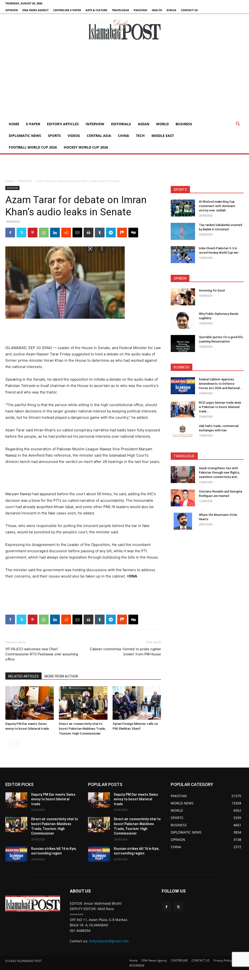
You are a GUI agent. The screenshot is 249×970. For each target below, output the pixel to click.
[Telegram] (111, 232)
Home (14, 124)
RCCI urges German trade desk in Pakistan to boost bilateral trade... (220, 407)
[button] (238, 124)
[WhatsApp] (44, 232)
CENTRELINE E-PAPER (67, 10)
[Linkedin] (55, 232)
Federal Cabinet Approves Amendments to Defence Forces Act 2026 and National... (220, 384)
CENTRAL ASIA (99, 135)
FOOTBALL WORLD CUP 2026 (33, 147)
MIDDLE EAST (162, 135)
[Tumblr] (100, 232)
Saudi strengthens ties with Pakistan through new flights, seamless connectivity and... (219, 473)
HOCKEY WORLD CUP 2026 (86, 147)
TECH (140, 135)
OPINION (11, 10)
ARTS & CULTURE (96, 10)
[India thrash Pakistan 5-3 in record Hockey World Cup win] (183, 254)
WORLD (162, 124)
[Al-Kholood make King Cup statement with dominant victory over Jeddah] (183, 208)
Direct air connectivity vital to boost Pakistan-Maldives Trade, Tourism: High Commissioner (82, 728)
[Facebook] (10, 232)
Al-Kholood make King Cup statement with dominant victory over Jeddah (217, 206)
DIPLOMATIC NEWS (25, 135)
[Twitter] (21, 232)
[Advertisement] (124, 82)
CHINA (123, 135)
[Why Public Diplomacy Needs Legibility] (183, 320)
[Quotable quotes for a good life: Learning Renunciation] (183, 343)
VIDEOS (74, 135)
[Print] (88, 232)
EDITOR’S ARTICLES (63, 124)
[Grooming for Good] (183, 296)
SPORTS (54, 135)
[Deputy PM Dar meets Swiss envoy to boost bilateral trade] (29, 702)
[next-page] (16, 743)
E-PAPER (33, 124)
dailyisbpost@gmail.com (109, 941)
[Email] (77, 232)
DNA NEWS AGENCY (35, 10)
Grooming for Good (212, 290)
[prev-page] (8, 743)
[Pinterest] (32, 232)
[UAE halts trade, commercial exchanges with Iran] (183, 432)
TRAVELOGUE (120, 10)
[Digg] (133, 232)
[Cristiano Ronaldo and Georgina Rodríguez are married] (183, 497)
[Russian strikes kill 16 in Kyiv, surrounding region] (16, 854)
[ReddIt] (66, 232)
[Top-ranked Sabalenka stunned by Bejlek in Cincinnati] (183, 231)
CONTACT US (189, 10)
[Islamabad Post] (124, 30)
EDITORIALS (121, 124)
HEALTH (157, 10)
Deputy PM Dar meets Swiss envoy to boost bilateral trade (53, 799)
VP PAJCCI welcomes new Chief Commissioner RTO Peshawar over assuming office (41, 654)
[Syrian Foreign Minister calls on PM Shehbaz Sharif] (137, 702)
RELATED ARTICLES (23, 676)
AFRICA (171, 10)
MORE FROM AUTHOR (61, 676)
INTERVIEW (95, 124)
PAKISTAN (140, 10)
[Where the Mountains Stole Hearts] (183, 521)
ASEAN (143, 124)
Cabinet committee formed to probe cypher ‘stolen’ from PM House (125, 651)
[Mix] (122, 232)
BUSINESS (184, 124)
